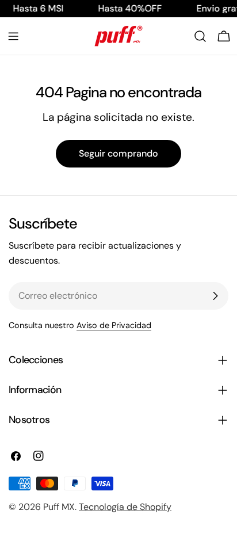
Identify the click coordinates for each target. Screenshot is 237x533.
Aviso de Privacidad (114, 325)
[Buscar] (200, 36)
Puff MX (59, 507)
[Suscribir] (215, 296)
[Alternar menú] (13, 36)
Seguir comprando (118, 153)
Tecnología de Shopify (125, 507)
